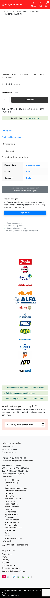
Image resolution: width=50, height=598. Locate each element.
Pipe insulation (11, 514)
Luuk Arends (14, 595)
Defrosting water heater (15, 490)
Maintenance (10, 512)
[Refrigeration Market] (12, 4)
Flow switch (10, 501)
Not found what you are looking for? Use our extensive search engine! (25, 189)
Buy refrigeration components (15, 545)
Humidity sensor (12, 506)
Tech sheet (10, 151)
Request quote (25, 213)
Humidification (11, 504)
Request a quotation (11, 568)
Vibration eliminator (13, 538)
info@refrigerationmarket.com (19, 460)
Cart (46, 4)
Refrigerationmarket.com (12, 590)
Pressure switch (12, 522)
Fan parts (9, 493)
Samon (29, 171)
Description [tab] (7, 130)
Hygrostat (9, 509)
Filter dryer (9, 496)
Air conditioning (12, 480)
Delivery (5, 560)
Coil (6, 485)
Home (6, 11)
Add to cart (29, 100)
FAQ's (4, 557)
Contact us (6, 554)
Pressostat (9, 517)
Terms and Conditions (30, 590)
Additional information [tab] (11, 137)
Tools (12, 11)
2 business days (33, 118)
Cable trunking (11, 483)
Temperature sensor (13, 527)
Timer (7, 533)
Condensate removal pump (17, 488)
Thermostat (10, 530)
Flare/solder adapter (14, 498)
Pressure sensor (12, 520)
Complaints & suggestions (13, 571)
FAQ (40, 6)
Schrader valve (11, 525)
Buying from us (8, 565)
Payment (5, 562)
